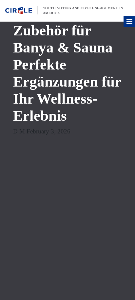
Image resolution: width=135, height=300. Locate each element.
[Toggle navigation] (129, 21)
